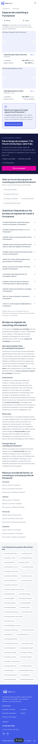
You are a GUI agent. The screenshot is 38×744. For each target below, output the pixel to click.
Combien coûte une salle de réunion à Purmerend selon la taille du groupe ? (19, 282)
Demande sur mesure (8, 709)
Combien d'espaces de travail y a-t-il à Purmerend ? (19, 231)
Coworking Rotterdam (10, 553)
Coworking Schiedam (10, 652)
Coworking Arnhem (24, 562)
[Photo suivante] (33, 41)
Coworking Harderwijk (10, 639)
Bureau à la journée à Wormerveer (12, 518)
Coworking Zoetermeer (25, 598)
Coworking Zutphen (26, 657)
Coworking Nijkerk (9, 598)
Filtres (8, 20)
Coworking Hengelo (10, 603)
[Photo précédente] (4, 41)
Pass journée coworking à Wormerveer (14, 522)
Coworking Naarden (10, 648)
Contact (22, 713)
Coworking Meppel (25, 603)
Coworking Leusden (27, 643)
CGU (34, 741)
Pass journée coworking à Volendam (13, 507)
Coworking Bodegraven (26, 679)
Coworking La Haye (9, 558)
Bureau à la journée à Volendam (12, 504)
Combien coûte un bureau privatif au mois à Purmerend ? (19, 238)
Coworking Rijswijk (9, 594)
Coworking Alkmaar (28, 199)
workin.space (6, 8)
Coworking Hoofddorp (10, 576)
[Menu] (35, 3)
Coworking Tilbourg (26, 652)
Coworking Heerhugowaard (12, 203)
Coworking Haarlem (27, 567)
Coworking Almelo (27, 612)
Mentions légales (26, 741)
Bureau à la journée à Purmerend (12, 489)
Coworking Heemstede (11, 643)
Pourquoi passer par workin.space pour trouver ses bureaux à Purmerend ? (19, 223)
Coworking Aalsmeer (10, 666)
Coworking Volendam (10, 190)
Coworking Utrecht (26, 553)
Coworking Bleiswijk (10, 679)
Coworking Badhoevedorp (26, 670)
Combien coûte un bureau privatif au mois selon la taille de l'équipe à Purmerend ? (19, 245)
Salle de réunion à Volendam (11, 500)
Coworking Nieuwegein (26, 648)
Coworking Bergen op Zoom (12, 625)
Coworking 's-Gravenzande (12, 661)
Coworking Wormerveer (11, 194)
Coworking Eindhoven (25, 558)
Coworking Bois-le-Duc (11, 567)
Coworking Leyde (26, 576)
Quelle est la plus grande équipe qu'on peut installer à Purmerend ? (19, 260)
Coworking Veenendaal (11, 612)
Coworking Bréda (9, 562)
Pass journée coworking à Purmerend (13, 492)
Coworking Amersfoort (11, 585)
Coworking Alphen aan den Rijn (13, 616)
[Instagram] (7, 733)
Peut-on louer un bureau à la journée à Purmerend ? (19, 297)
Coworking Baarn (9, 670)
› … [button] (11, 8)
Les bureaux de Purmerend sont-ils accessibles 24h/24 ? (19, 275)
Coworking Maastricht (10, 580)
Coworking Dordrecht (27, 630)
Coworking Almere (26, 580)
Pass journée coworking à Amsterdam (14, 537)
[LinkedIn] (3, 733)
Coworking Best (25, 675)
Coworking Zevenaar (10, 657)
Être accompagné (19, 168)
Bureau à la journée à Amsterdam (12, 533)
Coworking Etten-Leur (23, 634)
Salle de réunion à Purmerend (11, 485)
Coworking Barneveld (10, 675)
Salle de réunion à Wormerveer (11, 515)
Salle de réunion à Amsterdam (11, 530)
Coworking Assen (9, 621)
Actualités (23, 709)
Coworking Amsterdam (11, 199)
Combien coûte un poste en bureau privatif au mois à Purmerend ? (19, 253)
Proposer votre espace (9, 717)
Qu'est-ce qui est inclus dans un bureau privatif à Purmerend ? (19, 268)
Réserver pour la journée (13, 124)
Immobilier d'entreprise (9, 713)
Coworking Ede (8, 634)
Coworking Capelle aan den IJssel (14, 589)
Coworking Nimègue (10, 607)
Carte (27, 20)
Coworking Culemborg (10, 630)
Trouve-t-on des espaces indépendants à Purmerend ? (19, 305)
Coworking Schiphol (25, 594)
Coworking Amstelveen (11, 571)
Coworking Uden (25, 607)
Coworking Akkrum (26, 666)
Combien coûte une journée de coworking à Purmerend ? (19, 290)
